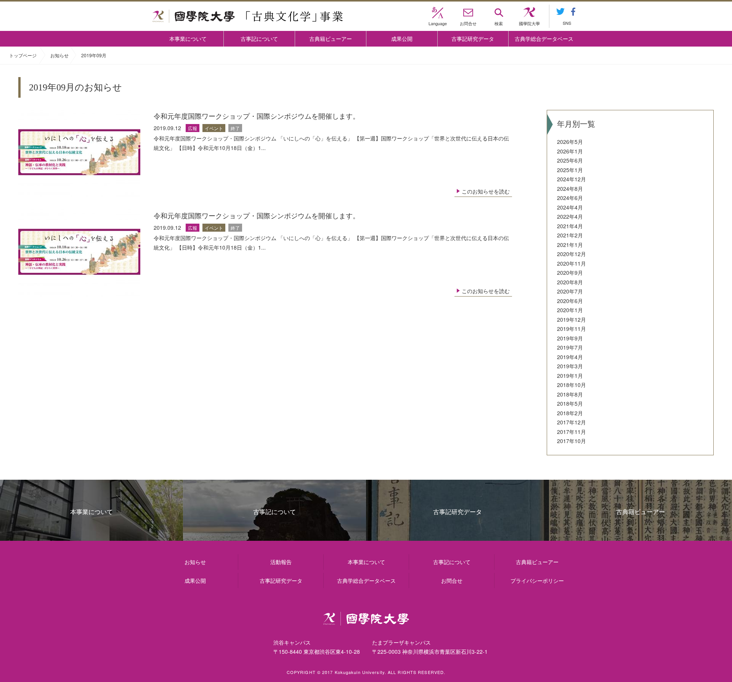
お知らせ (59, 55)
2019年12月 (571, 319)
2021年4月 (570, 226)
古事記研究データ (472, 38)
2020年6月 (570, 301)
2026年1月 (570, 151)
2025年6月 (570, 160)
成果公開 (402, 38)
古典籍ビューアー (330, 38)
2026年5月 (570, 141)
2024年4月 (570, 207)
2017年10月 (571, 441)
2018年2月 (570, 413)
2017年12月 (571, 422)
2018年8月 (570, 394)
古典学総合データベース (544, 38)
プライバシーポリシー (537, 580)
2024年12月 (571, 179)
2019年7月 (570, 347)
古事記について (259, 38)
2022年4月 (570, 216)
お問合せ (451, 580)
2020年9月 (570, 272)
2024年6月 (570, 198)
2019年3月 (570, 366)
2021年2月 (570, 235)
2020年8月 (570, 282)
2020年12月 (571, 254)
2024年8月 (570, 188)
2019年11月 (571, 328)
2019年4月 (570, 357)
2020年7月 (570, 291)
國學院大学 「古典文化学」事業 (247, 16)
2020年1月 (570, 310)
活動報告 (281, 562)
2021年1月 (570, 244)
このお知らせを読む (486, 191)
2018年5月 (570, 403)
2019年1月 (570, 375)
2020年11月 (571, 263)
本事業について (188, 38)
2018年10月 (571, 385)
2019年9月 (570, 338)
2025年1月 (570, 170)
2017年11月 (571, 431)
